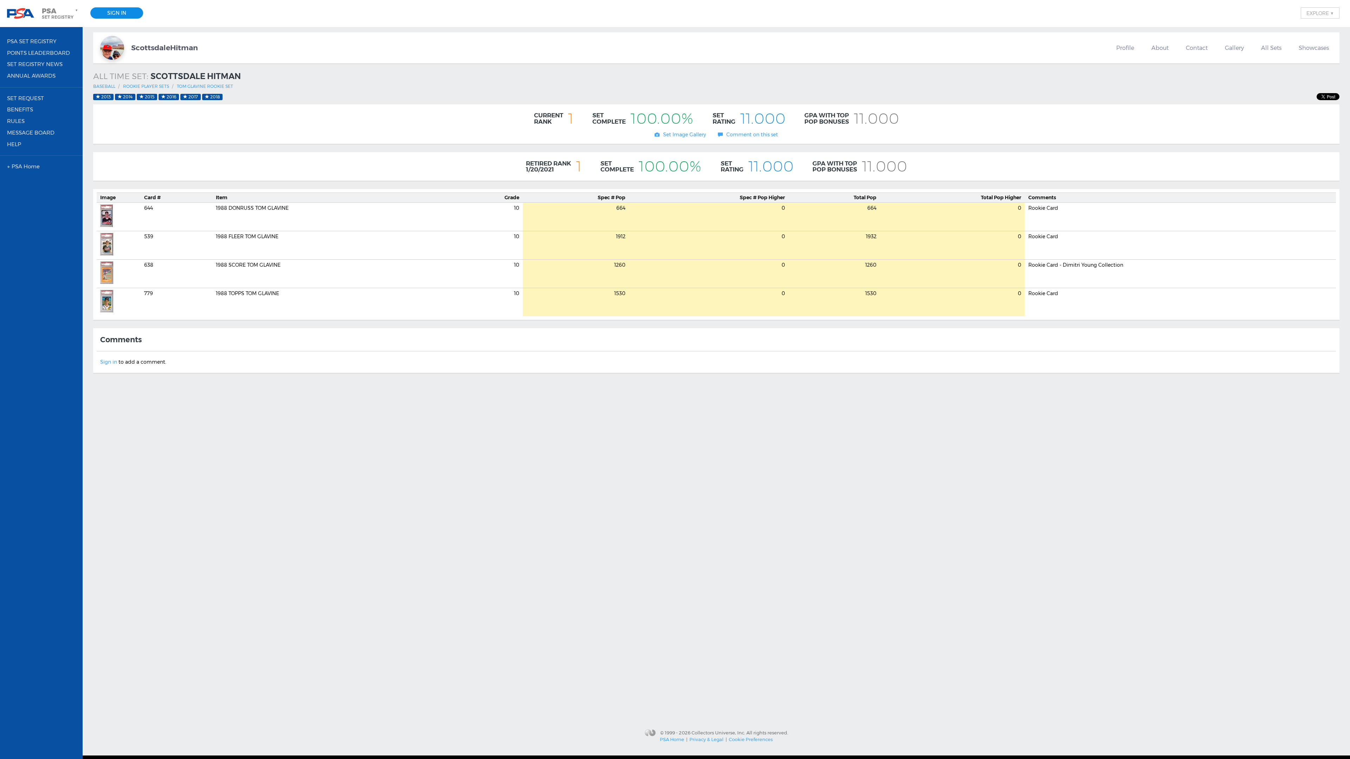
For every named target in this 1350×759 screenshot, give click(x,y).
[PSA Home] (23, 13)
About (1160, 47)
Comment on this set (752, 134)
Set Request (25, 98)
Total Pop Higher (1001, 197)
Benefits (20, 109)
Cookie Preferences (751, 739)
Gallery (1234, 47)
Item (221, 197)
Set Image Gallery (684, 134)
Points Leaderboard (38, 53)
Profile (1125, 47)
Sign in (108, 362)
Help (14, 144)
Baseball (104, 86)
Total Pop (865, 197)
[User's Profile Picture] (112, 48)
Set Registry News (35, 64)
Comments (1042, 197)
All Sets (1271, 47)
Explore (1320, 13)
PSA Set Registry (32, 41)
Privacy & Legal (706, 739)
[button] (60, 13)
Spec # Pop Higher (762, 197)
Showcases (1314, 47)
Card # (152, 197)
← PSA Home (23, 166)
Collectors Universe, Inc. (718, 732)
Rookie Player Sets (146, 86)
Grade (511, 197)
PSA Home (672, 739)
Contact (1197, 47)
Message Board (30, 132)
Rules (16, 121)
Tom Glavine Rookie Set (205, 86)
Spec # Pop (611, 197)
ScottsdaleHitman (164, 47)
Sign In (116, 13)
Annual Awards (31, 75)
